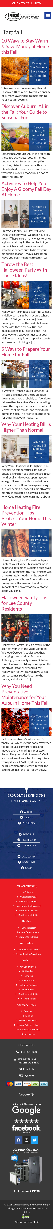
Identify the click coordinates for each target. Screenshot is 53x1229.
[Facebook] (18, 1140)
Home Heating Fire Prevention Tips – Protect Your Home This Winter (26, 515)
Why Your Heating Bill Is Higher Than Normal (26, 427)
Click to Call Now (26, 3)
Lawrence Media (30, 1221)
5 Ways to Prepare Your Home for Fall (25, 351)
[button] (47, 15)
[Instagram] (26, 1140)
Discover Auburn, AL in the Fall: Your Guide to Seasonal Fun (25, 111)
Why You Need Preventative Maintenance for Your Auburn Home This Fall (24, 694)
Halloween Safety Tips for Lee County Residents (24, 603)
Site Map (33, 1208)
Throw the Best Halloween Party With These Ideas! (24, 269)
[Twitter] (34, 1140)
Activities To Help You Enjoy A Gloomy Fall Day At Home (26, 188)
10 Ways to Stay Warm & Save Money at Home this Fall (25, 46)
